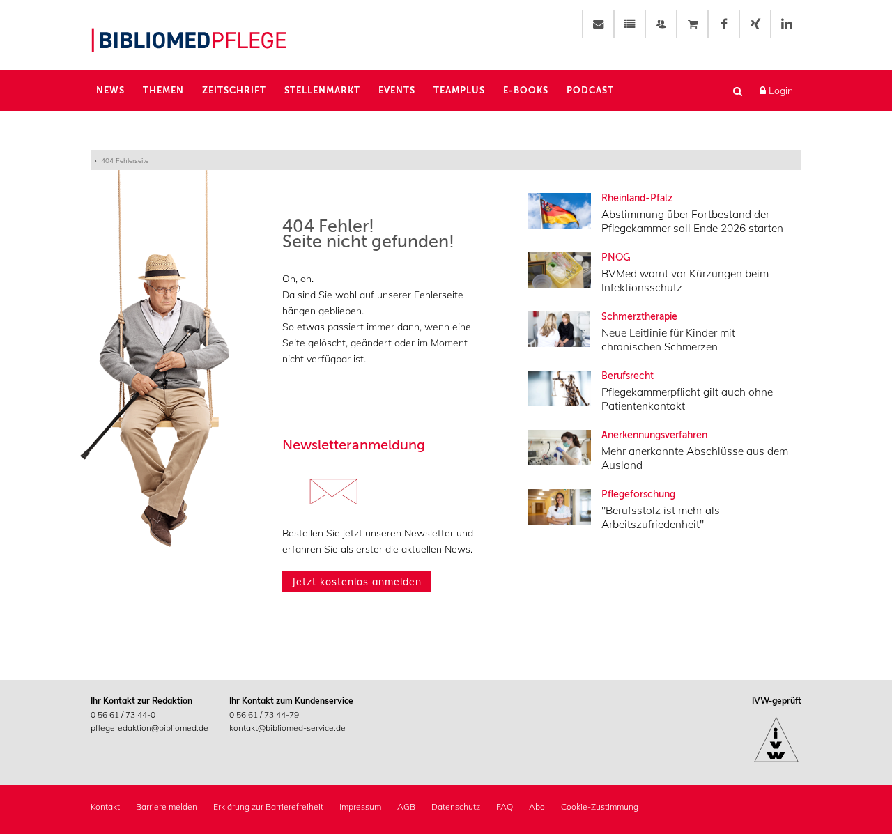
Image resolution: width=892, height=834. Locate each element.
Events (396, 90)
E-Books (525, 90)
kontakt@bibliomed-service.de (287, 728)
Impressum (360, 806)
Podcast (590, 90)
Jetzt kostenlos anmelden (357, 582)
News (110, 90)
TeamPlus (459, 90)
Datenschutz (455, 806)
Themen (163, 90)
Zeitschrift (234, 90)
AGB (406, 806)
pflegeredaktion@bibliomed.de (149, 728)
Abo (537, 806)
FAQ (504, 806)
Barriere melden (166, 806)
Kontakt (105, 806)
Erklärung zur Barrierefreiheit (268, 806)
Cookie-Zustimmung (599, 806)
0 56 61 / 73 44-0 (123, 714)
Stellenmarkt (322, 90)
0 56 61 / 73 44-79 (264, 714)
